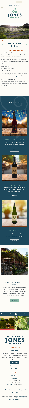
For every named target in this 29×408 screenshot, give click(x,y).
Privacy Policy (14, 368)
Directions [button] (14, 362)
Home (2, 40)
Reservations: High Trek (8, 397)
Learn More (14, 150)
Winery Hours (14, 378)
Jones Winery (18, 2)
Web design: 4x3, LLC (21, 396)
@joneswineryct (20, 314)
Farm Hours (14, 375)
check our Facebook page (17, 77)
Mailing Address (14, 366)
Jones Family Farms (11, 2)
